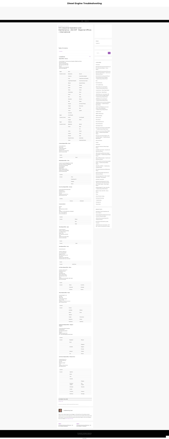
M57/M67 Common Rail (100, 179)
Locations (60, 51)
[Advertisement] (84, 13)
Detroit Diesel (98, 119)
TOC (90, 56)
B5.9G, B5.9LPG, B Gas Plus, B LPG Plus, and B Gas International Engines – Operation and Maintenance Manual (103, 73)
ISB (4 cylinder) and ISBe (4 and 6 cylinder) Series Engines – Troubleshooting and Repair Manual (103, 154)
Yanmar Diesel (98, 204)
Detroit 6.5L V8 (98, 117)
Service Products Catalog (100, 196)
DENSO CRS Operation (99, 113)
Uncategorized (98, 202)
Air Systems (98, 64)
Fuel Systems (98, 144)
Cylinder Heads (98, 111)
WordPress (90, 434)
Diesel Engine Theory (99, 125)
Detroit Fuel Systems (99, 123)
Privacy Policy (84, 438)
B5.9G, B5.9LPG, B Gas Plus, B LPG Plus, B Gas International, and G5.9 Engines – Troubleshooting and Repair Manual (103, 77)
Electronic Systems (99, 140)
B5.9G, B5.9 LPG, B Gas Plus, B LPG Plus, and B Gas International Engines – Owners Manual (103, 68)
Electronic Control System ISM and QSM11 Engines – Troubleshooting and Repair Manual (103, 132)
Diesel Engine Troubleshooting (84, 3)
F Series (97, 142)
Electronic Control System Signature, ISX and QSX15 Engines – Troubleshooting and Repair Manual (103, 137)
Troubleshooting (98, 200)
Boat (96, 80)
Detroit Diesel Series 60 (100, 121)
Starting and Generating (100, 198)
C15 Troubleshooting (99, 84)
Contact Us (98, 43)
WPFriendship (84, 434)
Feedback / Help (60, 401)
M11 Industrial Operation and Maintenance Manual (70, 404)
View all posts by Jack (69, 418)
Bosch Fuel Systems (99, 82)
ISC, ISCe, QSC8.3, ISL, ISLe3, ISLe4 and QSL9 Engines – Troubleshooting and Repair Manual (103, 162)
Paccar (97, 194)
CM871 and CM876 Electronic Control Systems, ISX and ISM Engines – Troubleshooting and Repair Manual (102, 108)
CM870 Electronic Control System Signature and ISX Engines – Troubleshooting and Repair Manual (103, 103)
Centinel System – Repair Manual (101, 92)
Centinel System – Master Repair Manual (102, 90)
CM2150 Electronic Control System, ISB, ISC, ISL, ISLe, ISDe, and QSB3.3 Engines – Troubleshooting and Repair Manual (102, 95)
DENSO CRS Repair (99, 115)
